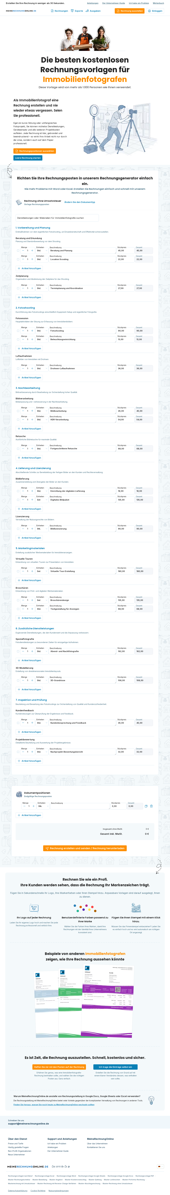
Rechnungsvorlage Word (66, 1176)
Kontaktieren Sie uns (96, 1147)
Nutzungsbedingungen (59, 1191)
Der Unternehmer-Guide (113, 3)
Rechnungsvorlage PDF (145, 1176)
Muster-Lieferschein (112, 1180)
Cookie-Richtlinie (38, 1191)
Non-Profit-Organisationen (19, 1151)
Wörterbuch (158, 3)
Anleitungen (92, 3)
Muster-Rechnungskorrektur (19, 1180)
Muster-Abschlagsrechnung (89, 1184)
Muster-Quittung (95, 1180)
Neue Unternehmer (16, 1154)
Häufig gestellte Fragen (18, 1147)
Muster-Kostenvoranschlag (75, 1180)
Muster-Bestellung (40, 1180)
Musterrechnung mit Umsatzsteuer (21, 1184)
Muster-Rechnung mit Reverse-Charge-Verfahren (56, 1184)
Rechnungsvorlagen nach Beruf (20, 1176)
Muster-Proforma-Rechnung (133, 1180)
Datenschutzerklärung (17, 1191)
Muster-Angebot (56, 1180)
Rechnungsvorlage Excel (44, 1176)
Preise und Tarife (15, 1143)
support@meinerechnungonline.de (28, 1123)
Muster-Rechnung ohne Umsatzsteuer (118, 1184)
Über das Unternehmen (97, 1143)
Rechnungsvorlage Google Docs (120, 1176)
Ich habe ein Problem (139, 3)
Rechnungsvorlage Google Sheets (91, 1176)
